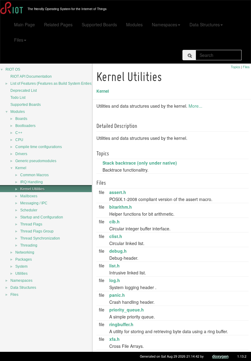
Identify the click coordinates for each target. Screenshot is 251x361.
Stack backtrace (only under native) (140, 163)
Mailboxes (28, 196)
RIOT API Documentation (31, 76)
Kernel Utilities (32, 189)
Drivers (21, 154)
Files (18, 40)
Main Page (24, 24)
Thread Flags (31, 224)
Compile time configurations (38, 147)
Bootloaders (25, 126)
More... (195, 106)
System (21, 266)
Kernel (20, 168)
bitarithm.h (120, 207)
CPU (19, 140)
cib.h (114, 221)
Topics (235, 67)
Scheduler (28, 210)
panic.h (117, 295)
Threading (28, 245)
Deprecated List (23, 90)
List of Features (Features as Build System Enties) (51, 83)
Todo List (17, 97)
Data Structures (204, 24)
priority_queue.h (126, 310)
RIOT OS (13, 69)
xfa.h (114, 339)
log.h (114, 280)
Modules (134, 24)
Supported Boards (99, 24)
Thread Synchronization (40, 238)
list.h (114, 265)
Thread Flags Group (37, 231)
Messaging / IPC (33, 203)
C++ (18, 133)
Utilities (21, 273)
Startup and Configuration (41, 217)
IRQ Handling (31, 182)
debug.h (118, 251)
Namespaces (164, 24)
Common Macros (34, 175)
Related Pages (58, 24)
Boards (21, 119)
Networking (24, 252)
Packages (23, 259)
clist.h (115, 236)
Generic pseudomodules (35, 161)
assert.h (117, 192)
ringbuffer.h (121, 324)
